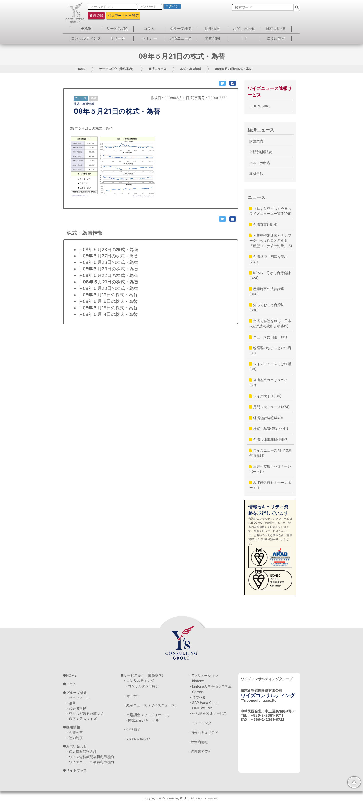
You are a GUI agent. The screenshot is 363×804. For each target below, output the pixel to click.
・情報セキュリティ (202, 732)
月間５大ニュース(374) (270, 407)
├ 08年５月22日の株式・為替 (108, 275)
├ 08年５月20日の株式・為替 (108, 288)
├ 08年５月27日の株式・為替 (108, 255)
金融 (93, 98)
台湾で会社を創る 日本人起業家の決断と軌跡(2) (270, 323)
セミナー (149, 38)
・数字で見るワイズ (81, 719)
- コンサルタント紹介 (142, 686)
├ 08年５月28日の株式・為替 (108, 249)
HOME (86, 28)
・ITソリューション (202, 675)
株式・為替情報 (190, 69)
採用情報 (212, 28)
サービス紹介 (117, 28)
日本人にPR (275, 28)
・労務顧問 (131, 729)
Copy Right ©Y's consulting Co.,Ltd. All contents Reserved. (181, 798)
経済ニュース (181, 38)
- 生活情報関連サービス (208, 713)
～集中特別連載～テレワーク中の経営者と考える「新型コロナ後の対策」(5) (270, 240)
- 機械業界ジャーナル (142, 720)
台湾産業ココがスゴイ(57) (268, 382)
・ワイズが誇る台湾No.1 (84, 713)
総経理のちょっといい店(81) (270, 350)
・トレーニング (199, 723)
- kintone (197, 681)
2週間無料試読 (260, 152)
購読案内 (256, 141)
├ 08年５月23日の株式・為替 (108, 268)
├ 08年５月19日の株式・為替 (108, 294)
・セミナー (131, 696)
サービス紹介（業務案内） (117, 69)
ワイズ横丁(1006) (266, 396)
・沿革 (70, 703)
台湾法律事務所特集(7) (270, 439)
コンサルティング (86, 38)
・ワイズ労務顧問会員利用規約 (89, 757)
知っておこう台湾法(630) (266, 307)
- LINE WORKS (201, 708)
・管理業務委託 (199, 751)
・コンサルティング (138, 680)
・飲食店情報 (197, 742)
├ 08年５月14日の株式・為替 (108, 314)
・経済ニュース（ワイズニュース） (150, 705)
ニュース (256, 197)
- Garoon (197, 692)
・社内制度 (74, 738)
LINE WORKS (260, 106)
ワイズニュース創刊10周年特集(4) (270, 453)
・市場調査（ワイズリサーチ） (147, 715)
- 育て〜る (198, 697)
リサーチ (117, 38)
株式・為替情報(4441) (270, 428)
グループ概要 (181, 28)
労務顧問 (212, 38)
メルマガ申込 (259, 163)
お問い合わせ (244, 28)
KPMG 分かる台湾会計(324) (270, 275)
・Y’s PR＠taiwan (136, 739)
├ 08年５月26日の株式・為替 (108, 262)
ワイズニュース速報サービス (270, 91)
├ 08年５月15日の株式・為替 (108, 307)
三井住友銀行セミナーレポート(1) (270, 469)
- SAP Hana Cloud (204, 702)
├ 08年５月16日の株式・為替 (108, 301)
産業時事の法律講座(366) (266, 291)
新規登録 (96, 15)
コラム (149, 28)
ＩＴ (244, 38)
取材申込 (256, 173)
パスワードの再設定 (123, 15)
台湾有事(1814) (264, 224)
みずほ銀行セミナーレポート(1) (270, 485)
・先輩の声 (74, 732)
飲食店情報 (275, 38)
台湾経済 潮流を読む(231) (268, 259)
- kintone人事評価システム (211, 686)
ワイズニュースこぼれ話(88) (270, 366)
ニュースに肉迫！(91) (269, 337)
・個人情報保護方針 (81, 751)
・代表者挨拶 (75, 708)
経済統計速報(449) (267, 418)
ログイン (172, 6)
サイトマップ (76, 770)
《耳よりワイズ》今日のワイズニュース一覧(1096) (270, 211)
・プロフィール (77, 698)
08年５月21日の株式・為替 (233, 69)
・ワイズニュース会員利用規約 (89, 762)
